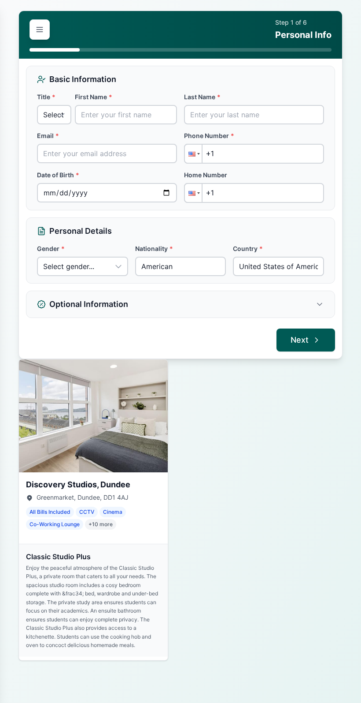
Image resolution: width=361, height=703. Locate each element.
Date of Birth (58, 175)
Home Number (205, 175)
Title (46, 97)
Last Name (202, 97)
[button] (193, 154)
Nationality (154, 248)
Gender (51, 248)
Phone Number (209, 135)
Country (248, 248)
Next (300, 339)
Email (48, 135)
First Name (93, 97)
